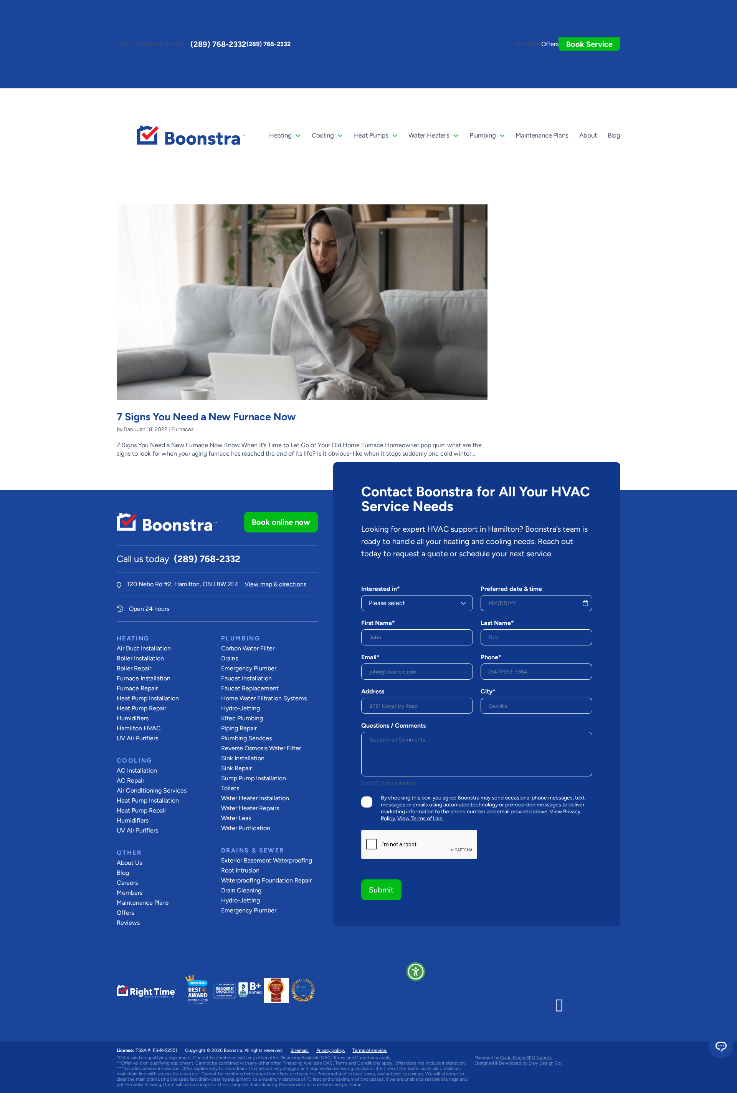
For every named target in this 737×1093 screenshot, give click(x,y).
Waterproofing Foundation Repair (266, 880)
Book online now (281, 522)
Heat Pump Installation (148, 698)
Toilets (230, 788)
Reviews (128, 922)
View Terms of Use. (420, 818)
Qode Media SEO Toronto (526, 1057)
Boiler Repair (134, 668)
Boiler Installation (140, 658)
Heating (280, 135)
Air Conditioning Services (152, 790)
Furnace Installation (143, 678)
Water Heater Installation (255, 798)
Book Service (589, 44)
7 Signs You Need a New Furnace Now (206, 416)
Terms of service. (369, 1050)
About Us (129, 862)
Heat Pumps (371, 135)
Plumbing (482, 135)
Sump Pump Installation (253, 778)
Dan (128, 429)
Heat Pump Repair (141, 708)
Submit (381, 889)
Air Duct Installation (144, 648)
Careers (127, 882)
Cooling (323, 135)
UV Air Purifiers (137, 738)
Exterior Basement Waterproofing (266, 860)
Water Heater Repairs (250, 808)
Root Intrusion (240, 870)
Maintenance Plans (542, 135)
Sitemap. (300, 1050)
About (588, 135)
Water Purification (245, 828)
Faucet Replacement (250, 688)
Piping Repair (239, 728)
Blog (614, 135)
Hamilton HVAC (139, 728)
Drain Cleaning (241, 890)
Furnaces (182, 429)
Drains (229, 658)
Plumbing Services (246, 738)
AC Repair (130, 780)
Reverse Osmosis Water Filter (261, 748)
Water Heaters (428, 135)
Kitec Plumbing (242, 718)
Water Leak (236, 818)
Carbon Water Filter (247, 648)
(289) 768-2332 (218, 44)
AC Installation (137, 770)
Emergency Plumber (248, 668)
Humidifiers (133, 718)
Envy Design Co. (545, 1063)
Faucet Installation (246, 678)
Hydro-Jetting (240, 708)
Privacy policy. (330, 1050)
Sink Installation (242, 758)
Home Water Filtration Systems (264, 698)
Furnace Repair (137, 688)
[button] (415, 971)
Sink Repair (236, 768)
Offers (550, 44)
